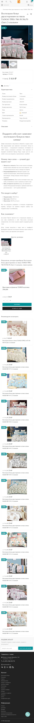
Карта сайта (4, 716)
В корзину (17, 304)
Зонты (2, 696)
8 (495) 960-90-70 (9, 661)
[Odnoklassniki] (5, 667)
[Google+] (7, 667)
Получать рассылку (26, 648)
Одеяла (3, 679)
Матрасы (3, 695)
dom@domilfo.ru (7, 664)
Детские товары (5, 684)
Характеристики (6, 89)
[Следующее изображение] (30, 328)
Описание (4, 126)
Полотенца (3, 686)
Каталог (6, 5)
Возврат (3, 709)
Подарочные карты (5, 698)
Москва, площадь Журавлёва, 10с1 (11, 657)
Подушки (3, 677)
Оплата (3, 706)
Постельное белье (5, 675)
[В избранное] (31, 14)
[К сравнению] (27, 14)
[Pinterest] (10, 667)
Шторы (3, 691)
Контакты (3, 711)
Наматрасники (4, 680)
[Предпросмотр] (17, 276)
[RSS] (13, 667)
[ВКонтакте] (2, 667)
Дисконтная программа (6, 713)
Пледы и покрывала (6, 682)
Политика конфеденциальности (8, 714)
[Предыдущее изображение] (3, 328)
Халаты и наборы (5, 689)
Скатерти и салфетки (6, 693)
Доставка (3, 707)
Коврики (3, 688)
